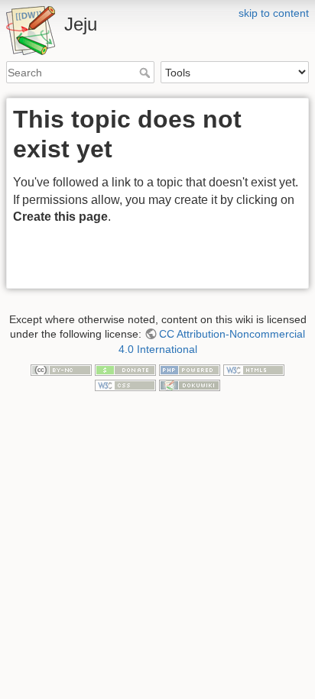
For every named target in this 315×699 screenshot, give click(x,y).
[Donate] (125, 369)
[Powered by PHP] (189, 369)
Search (146, 72)
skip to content (274, 13)
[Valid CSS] (125, 384)
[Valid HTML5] (253, 369)
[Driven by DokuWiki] (189, 384)
